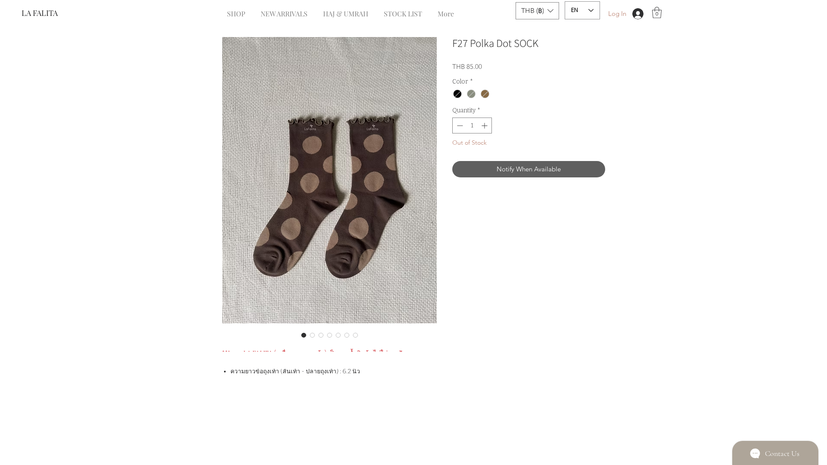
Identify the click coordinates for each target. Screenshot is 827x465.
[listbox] (537, 10)
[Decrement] (459, 125)
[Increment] (485, 125)
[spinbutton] (472, 125)
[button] (537, 10)
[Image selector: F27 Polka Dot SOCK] (303, 335)
